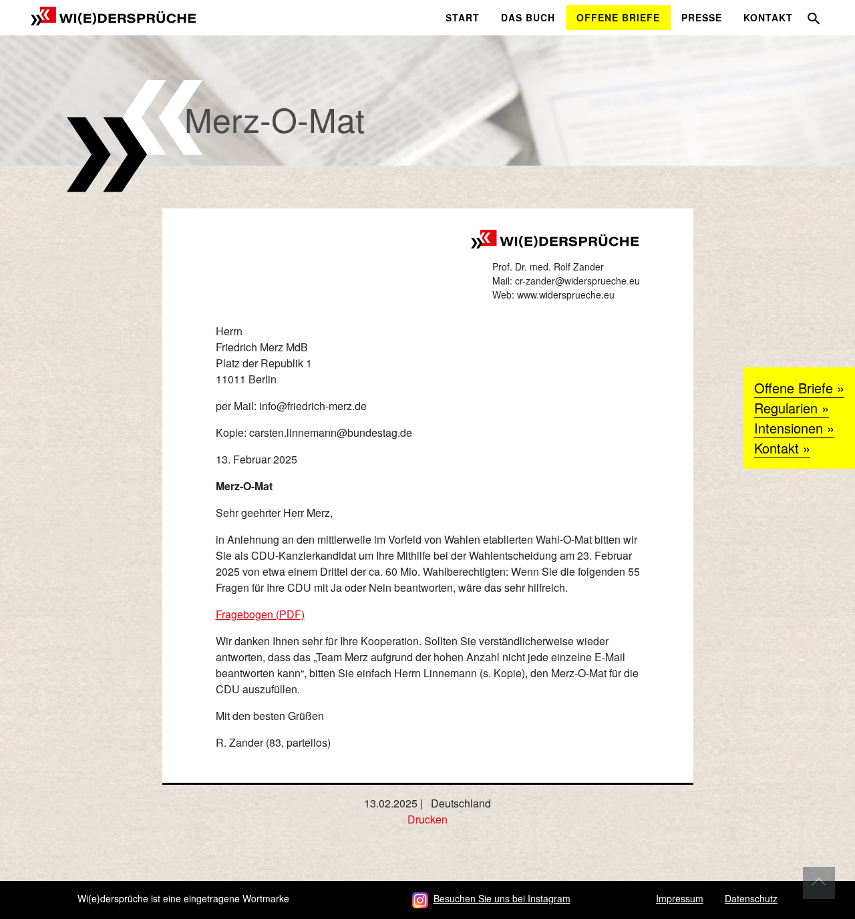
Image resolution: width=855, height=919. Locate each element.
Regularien (786, 407)
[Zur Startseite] (113, 14)
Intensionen (788, 427)
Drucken (427, 819)
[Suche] (814, 18)
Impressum (679, 898)
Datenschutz (751, 898)
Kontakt (776, 447)
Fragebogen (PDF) (260, 614)
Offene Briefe (793, 387)
